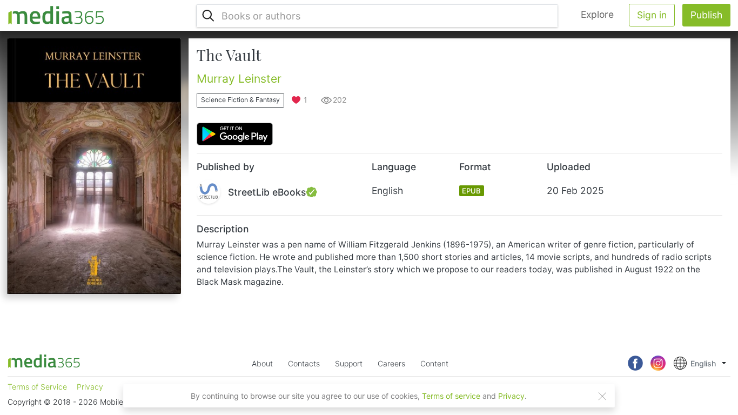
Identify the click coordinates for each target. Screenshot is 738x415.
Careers (391, 363)
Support (349, 363)
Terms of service (451, 395)
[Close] (602, 396)
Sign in (652, 15)
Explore (597, 14)
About (262, 363)
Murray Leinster (239, 78)
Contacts (304, 363)
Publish (706, 15)
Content (434, 363)
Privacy (511, 395)
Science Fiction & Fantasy (240, 100)
